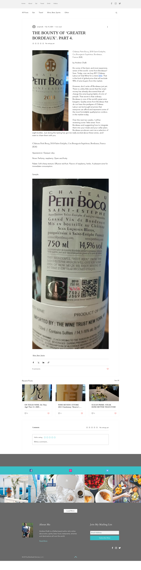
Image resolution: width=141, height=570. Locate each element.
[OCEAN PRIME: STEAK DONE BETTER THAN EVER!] (104, 392)
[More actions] (107, 26)
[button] (116, 12)
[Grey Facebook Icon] (111, 3)
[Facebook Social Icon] (31, 470)
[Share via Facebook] (33, 362)
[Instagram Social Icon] (70, 470)
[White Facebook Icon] (112, 548)
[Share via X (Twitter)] (38, 362)
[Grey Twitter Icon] (119, 3)
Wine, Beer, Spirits (53, 12)
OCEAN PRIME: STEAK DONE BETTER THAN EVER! (104, 406)
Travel (41, 12)
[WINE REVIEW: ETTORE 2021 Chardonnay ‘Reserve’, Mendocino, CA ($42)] (70, 392)
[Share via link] (48, 362)
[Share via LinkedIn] (43, 362)
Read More (43, 541)
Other (67, 12)
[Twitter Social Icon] (107, 470)
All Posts (25, 12)
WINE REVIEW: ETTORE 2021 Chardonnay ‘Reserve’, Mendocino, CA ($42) (69, 406)
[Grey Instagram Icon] (115, 3)
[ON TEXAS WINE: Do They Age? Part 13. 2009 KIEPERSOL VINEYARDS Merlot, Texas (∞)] (37, 392)
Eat (33, 12)
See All (116, 380)
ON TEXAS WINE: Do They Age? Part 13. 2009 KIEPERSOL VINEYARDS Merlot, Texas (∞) (36, 406)
